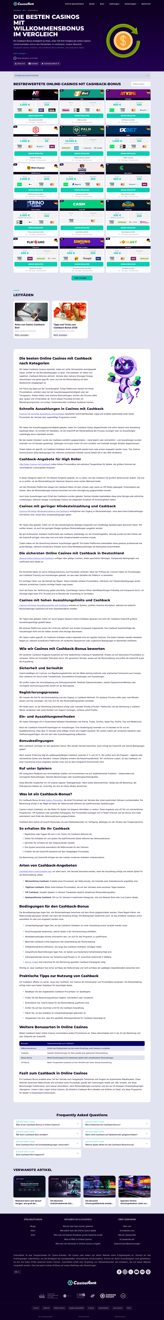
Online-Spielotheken (74, 4)
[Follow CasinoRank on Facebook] (119, 1271)
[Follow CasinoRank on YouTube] (136, 1271)
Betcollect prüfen (128, 194)
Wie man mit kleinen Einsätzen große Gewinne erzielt (78, 1235)
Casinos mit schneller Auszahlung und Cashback (42, 414)
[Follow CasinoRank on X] (130, 1271)
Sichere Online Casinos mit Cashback (36, 558)
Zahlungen (114, 4)
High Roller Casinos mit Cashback (34, 464)
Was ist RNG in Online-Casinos (78, 1239)
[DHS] (81, 1295)
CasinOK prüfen (81, 232)
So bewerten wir (127, 1239)
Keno (33, 1230)
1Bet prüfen (82, 120)
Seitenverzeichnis (120, 1316)
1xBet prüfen (128, 157)
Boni (102, 4)
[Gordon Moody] (108, 1295)
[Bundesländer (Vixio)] (67, 1295)
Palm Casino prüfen (82, 157)
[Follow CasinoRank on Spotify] (142, 1271)
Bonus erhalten (36, 116)
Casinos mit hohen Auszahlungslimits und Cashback (43, 605)
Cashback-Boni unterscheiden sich (35, 871)
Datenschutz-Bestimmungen (127, 1243)
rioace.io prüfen (81, 194)
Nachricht (146, 4)
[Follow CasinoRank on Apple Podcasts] (148, 1271)
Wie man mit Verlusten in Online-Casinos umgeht (78, 1243)
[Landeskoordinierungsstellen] (92, 1295)
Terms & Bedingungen (45, 1316)
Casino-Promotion (54, 800)
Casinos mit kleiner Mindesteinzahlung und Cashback (44, 511)
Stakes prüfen (35, 157)
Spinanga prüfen (128, 232)
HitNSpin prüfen (128, 120)
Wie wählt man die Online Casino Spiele (78, 1230)
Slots (33, 1235)
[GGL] (48, 1295)
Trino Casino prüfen (36, 232)
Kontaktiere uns (127, 1230)
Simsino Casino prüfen (82, 268)
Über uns (127, 1226)
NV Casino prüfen (36, 120)
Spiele (92, 4)
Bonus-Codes (31, 962)
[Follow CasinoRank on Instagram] (125, 1271)
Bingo (33, 1226)
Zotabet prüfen (128, 268)
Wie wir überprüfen (127, 1235)
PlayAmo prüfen (35, 268)
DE (16, 1272)
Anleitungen (130, 4)
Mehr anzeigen (80, 278)
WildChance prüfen (36, 194)
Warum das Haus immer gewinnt (78, 1226)
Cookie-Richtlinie (83, 1316)
